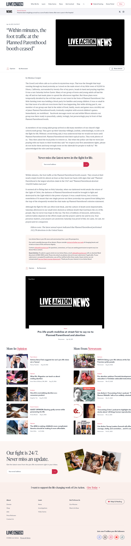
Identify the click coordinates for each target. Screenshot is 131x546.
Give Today (92, 487)
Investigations (42, 508)
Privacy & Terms (25, 538)
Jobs (8, 512)
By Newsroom (23, 69)
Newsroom (94, 348)
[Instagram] (123, 12)
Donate (9, 504)
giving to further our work (75, 242)
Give (120, 4)
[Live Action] (15, 4)
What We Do (35, 4)
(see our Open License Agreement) (49, 259)
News (61, 4)
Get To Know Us (74, 500)
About (9, 500)
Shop (78, 4)
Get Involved (70, 4)
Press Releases (11, 515)
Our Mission (73, 504)
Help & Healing (98, 4)
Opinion (12, 69)
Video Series (52, 4)
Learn (43, 4)
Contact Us (10, 519)
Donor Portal (110, 4)
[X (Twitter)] (120, 12)
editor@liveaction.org (41, 248)
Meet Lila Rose (74, 508)
